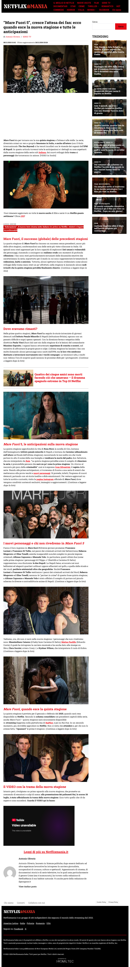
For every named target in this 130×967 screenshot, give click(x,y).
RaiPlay (49, 722)
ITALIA (81, 10)
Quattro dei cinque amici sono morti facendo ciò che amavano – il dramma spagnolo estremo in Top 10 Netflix (60, 377)
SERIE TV (106, 3)
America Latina (10, 923)
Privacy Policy (113, 902)
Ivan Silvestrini (62, 467)
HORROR (71, 10)
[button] (98, 6)
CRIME (82, 6)
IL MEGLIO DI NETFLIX (63, 3)
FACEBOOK (104, 10)
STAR (73, 6)
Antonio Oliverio (13, 36)
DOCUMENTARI (60, 6)
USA (48, 923)
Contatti (21, 902)
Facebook (18, 928)
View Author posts (28, 886)
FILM (96, 3)
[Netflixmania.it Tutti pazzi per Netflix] (26, 6)
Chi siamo (116, 10)
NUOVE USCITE (84, 3)
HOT (118, 6)
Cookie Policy (101, 902)
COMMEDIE (58, 10)
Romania (40, 923)
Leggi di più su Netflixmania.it (46, 852)
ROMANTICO (107, 6)
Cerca (95, 21)
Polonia (30, 923)
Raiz (27, 461)
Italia (22, 923)
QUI (22, 216)
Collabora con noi (36, 902)
